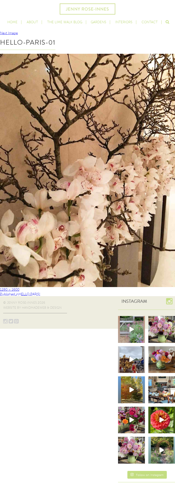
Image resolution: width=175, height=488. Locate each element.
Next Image (9, 33)
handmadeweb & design (42, 308)
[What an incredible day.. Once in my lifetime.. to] (131, 359)
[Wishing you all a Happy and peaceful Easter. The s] (131, 450)
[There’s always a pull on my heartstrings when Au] (131, 329)
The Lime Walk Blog (64, 22)
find (167, 21)
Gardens (98, 22)
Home (12, 22)
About (32, 22)
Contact (150, 22)
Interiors (123, 22)
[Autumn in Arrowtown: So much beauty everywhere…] (131, 389)
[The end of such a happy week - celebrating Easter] (131, 420)
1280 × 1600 (9, 290)
